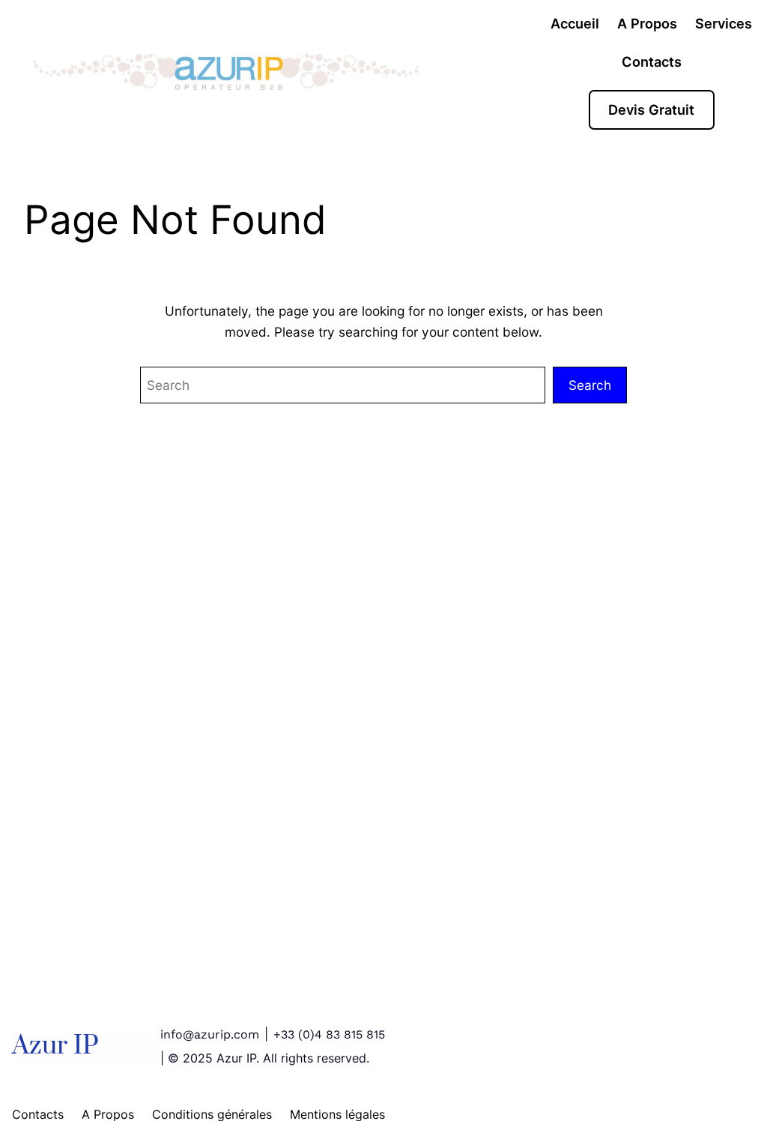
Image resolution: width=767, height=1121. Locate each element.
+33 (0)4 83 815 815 (329, 1035)
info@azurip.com (209, 1035)
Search (590, 385)
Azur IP (55, 1046)
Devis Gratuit (651, 109)
